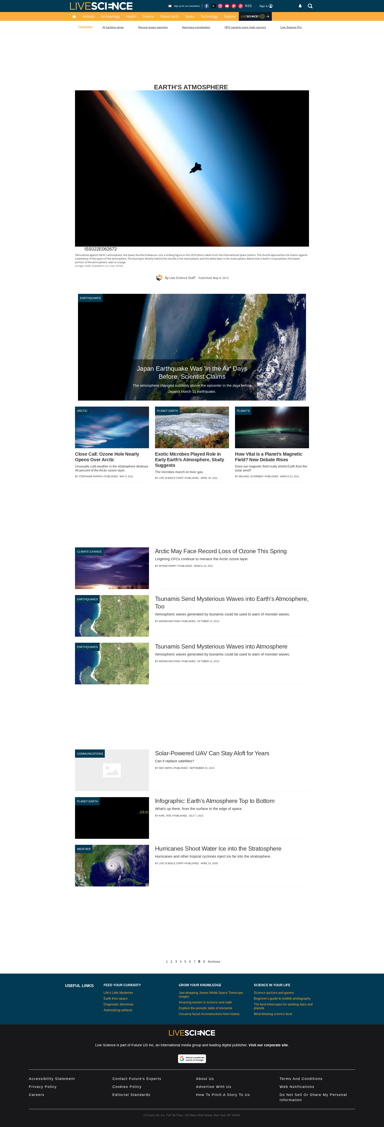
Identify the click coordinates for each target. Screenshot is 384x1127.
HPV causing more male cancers (245, 27)
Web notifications (297, 1087)
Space (189, 16)
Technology (209, 16)
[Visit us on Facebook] (206, 6)
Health (131, 16)
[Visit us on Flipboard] (233, 6)
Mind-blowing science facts (273, 1014)
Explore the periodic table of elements (205, 1008)
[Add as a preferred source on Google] (192, 1058)
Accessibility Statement (52, 1079)
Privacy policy (43, 1087)
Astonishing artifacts (118, 1010)
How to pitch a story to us (223, 1095)
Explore (230, 16)
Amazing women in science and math (205, 1002)
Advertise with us (213, 1087)
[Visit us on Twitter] (213, 6)
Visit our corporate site (268, 1045)
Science (148, 16)
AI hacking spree (113, 27)
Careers (36, 1095)
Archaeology (110, 16)
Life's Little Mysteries (118, 992)
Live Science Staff (182, 278)
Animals (89, 16)
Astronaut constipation (196, 27)
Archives (214, 961)
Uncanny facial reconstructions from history (209, 1014)
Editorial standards (131, 1095)
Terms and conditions (301, 1079)
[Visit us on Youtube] (227, 6)
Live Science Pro (291, 27)
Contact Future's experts (136, 1079)
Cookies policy (127, 1087)
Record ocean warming (153, 27)
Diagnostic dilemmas (118, 1004)
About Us (205, 1079)
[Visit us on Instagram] (220, 6)
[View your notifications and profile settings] (300, 6)
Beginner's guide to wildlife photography (282, 998)
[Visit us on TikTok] (240, 6)
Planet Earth (169, 16)
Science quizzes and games (274, 992)
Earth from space (116, 998)
